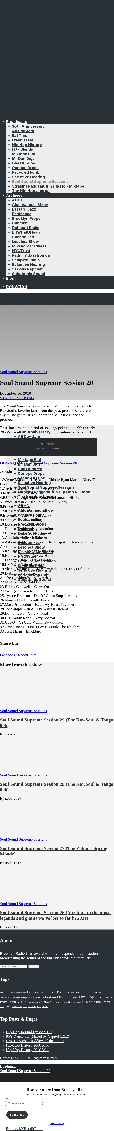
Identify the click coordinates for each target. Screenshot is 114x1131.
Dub (96, 992)
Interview (5, 1001)
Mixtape (59, 1002)
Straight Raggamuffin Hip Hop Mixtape (48, 186)
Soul (8, 1006)
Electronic (15, 998)
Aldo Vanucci (5, 993)
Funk (62, 997)
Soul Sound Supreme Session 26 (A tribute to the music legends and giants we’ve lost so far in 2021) (55, 915)
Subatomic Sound (28, 273)
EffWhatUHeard (26, 232)
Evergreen (25, 997)
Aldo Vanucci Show (30, 204)
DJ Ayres (70, 993)
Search (34, 966)
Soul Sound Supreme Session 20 (25, 1071)
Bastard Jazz (24, 209)
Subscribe (17, 1114)
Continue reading (57, 1124)
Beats (31, 992)
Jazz (14, 1001)
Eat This (19, 135)
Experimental (37, 997)
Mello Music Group (47, 1002)
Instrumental (106, 997)
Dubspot (102, 993)
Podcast (78, 1002)
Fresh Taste (22, 140)
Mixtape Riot (23, 154)
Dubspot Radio (25, 227)
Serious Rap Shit (27, 269)
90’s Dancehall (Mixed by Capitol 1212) (37, 1036)
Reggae (106, 1001)
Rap (98, 1001)
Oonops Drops (25, 167)
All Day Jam (23, 130)
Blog (10, 278)
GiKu (68, 998)
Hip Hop (86, 996)
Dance (61, 992)
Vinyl (39, 1007)
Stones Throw (17, 1007)
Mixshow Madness (29, 246)
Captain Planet (51, 993)
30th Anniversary (28, 126)
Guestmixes (23, 236)
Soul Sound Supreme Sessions (40, 181)
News (65, 1002)
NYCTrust (21, 250)
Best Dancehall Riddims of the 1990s (35, 1041)
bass (13, 992)
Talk (25, 1007)
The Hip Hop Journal (31, 190)
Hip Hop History (27, 144)
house (97, 998)
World (45, 1006)
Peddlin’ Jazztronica (31, 255)
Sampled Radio (26, 260)
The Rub (32, 1006)
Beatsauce (21, 213)
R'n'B (93, 1002)
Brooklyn (41, 993)
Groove (74, 997)
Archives (14, 195)
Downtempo (88, 993)
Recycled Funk (25, 172)
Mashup (35, 1002)
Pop (83, 1002)
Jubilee (20, 1002)
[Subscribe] (7, 1098)
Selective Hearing (28, 177)
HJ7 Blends (22, 149)
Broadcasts (16, 121)
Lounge (28, 1002)
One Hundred (24, 163)
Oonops (71, 1002)
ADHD (17, 200)
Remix (2, 1007)
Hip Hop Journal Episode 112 (29, 1032)
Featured (51, 997)
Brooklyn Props (26, 218)
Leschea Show (25, 241)
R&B (88, 1002)
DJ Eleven (78, 993)
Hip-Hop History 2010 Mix (27, 1050)
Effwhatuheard (5, 998)
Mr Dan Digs (23, 158)
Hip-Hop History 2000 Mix (27, 1045)
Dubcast (20, 223)
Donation (16, 286)
